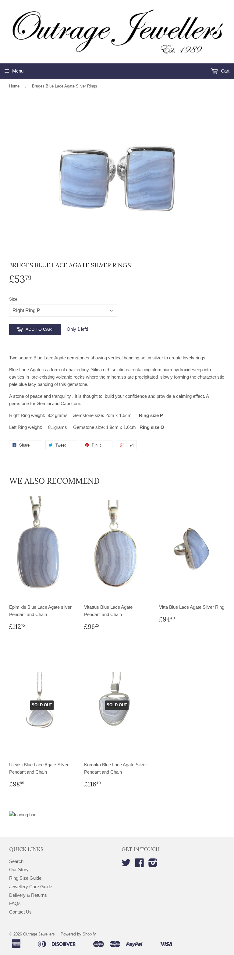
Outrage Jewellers (39, 934)
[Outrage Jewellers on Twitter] (126, 864)
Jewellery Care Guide (30, 886)
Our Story (19, 869)
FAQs (15, 903)
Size (13, 299)
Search (16, 861)
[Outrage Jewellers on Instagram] (153, 864)
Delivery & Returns (28, 895)
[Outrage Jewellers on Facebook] (139, 864)
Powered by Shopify (78, 934)
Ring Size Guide (25, 878)
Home (14, 86)
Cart (224, 70)
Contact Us (20, 911)
